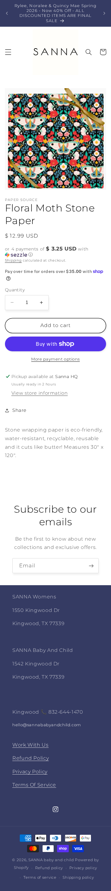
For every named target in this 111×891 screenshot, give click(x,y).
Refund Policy (30, 758)
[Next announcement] (104, 13)
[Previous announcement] (7, 13)
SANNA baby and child (51, 860)
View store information (39, 393)
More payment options (55, 359)
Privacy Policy (29, 772)
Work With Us (30, 745)
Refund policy (49, 868)
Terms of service (39, 877)
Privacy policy (83, 868)
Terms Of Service (34, 785)
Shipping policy (78, 877)
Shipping (13, 260)
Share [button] (19, 410)
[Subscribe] (91, 565)
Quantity (15, 289)
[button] (8, 52)
